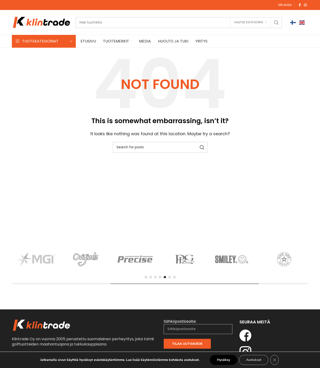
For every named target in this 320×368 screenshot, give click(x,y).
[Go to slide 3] (155, 277)
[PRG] (185, 259)
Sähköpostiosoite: (180, 321)
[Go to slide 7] (174, 277)
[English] (302, 22)
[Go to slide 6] (169, 277)
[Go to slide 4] (160, 277)
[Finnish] (293, 22)
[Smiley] (234, 259)
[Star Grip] (284, 259)
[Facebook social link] (299, 5)
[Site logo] (41, 22)
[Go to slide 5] (165, 277)
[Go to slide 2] (150, 277)
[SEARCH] (276, 22)
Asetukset (253, 360)
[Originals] (86, 259)
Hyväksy (223, 360)
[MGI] (36, 259)
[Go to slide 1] (146, 277)
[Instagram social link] (305, 5)
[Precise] (135, 259)
